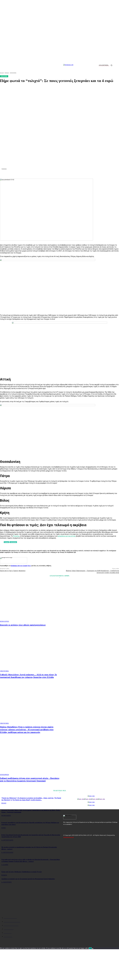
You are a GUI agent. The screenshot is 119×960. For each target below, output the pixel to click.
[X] (33, 174)
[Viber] (86, 174)
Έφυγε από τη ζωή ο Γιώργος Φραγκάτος (13, 571)
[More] (93, 174)
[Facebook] (26, 174)
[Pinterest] (39, 174)
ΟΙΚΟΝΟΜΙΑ (4, 671)
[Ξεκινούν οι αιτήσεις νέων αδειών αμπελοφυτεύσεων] (30, 601)
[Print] (66, 174)
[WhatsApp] (46, 174)
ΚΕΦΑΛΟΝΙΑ (4, 621)
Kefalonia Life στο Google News (21, 565)
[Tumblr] (73, 174)
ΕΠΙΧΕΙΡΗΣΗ (4, 774)
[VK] (79, 174)
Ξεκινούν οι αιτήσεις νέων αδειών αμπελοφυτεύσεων (23, 625)
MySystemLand (68, 837)
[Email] (59, 174)
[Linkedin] (53, 174)
